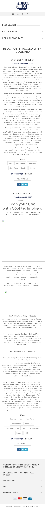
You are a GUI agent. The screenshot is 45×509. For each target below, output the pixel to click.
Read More (22, 179)
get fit (32, 168)
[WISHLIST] (22, 14)
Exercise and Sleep (22, 60)
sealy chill (29, 423)
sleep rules (14, 168)
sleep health (20, 163)
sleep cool (32, 163)
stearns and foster (12, 428)
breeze (19, 433)
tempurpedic (34, 428)
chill (26, 433)
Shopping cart (27, 14)
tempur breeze (16, 423)
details (28, 174)
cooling (24, 168)
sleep (11, 163)
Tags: (22, 159)
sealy (24, 428)
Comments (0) (17, 174)
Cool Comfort (22, 193)
